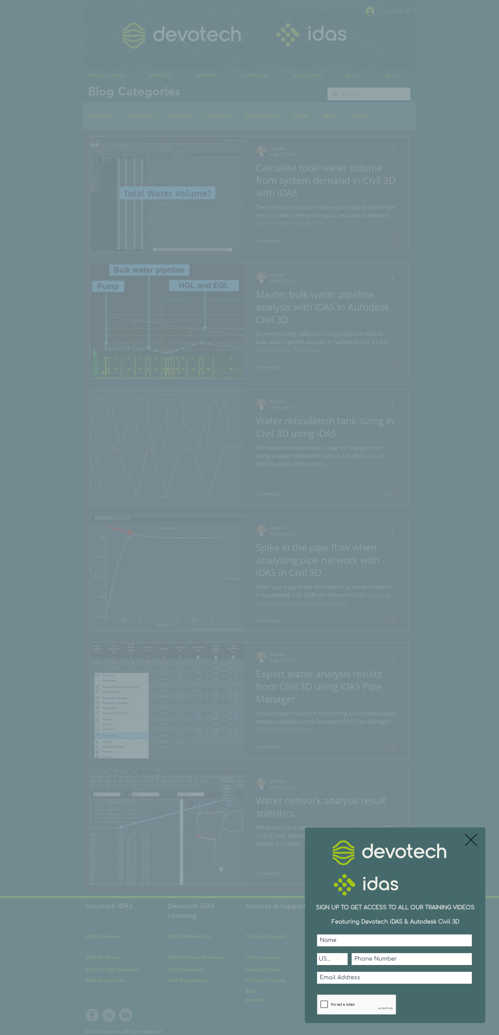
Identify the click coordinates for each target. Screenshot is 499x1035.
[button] (471, 840)
